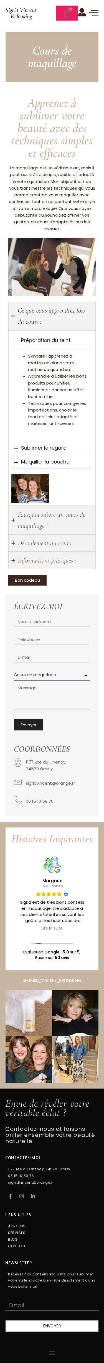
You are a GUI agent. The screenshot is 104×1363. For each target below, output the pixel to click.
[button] (52, 1352)
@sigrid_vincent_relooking (52, 981)
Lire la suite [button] (52, 928)
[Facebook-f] (10, 1196)
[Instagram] (22, 1196)
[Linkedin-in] (33, 1196)
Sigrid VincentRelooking (21, 13)
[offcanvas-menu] (93, 13)
